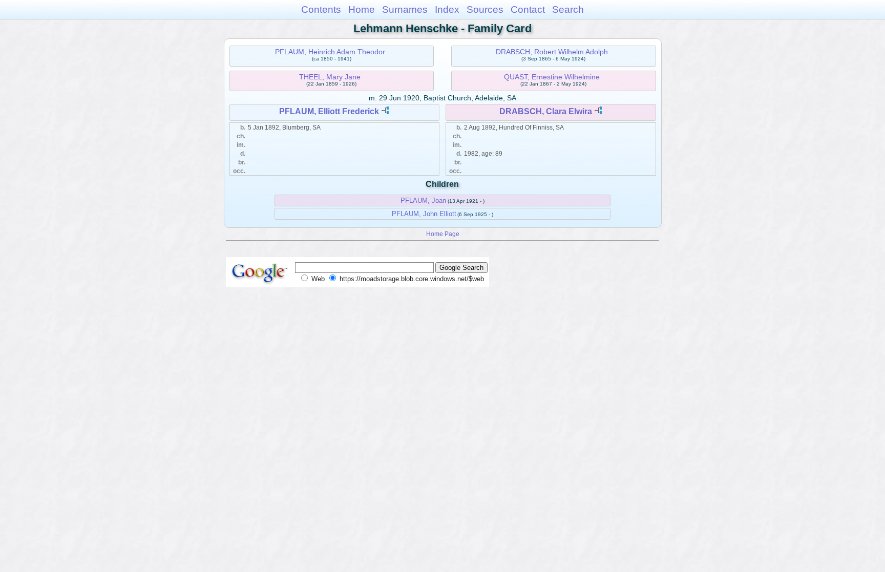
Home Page (442, 233)
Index (447, 9)
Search (568, 9)
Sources (485, 9)
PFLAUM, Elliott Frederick (329, 111)
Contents (321, 9)
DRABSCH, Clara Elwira (545, 111)
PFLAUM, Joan (423, 200)
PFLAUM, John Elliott (424, 214)
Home (361, 9)
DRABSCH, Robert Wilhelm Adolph (552, 52)
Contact (528, 9)
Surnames (405, 9)
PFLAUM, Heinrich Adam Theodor (330, 52)
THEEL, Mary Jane (330, 77)
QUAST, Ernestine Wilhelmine (552, 77)
